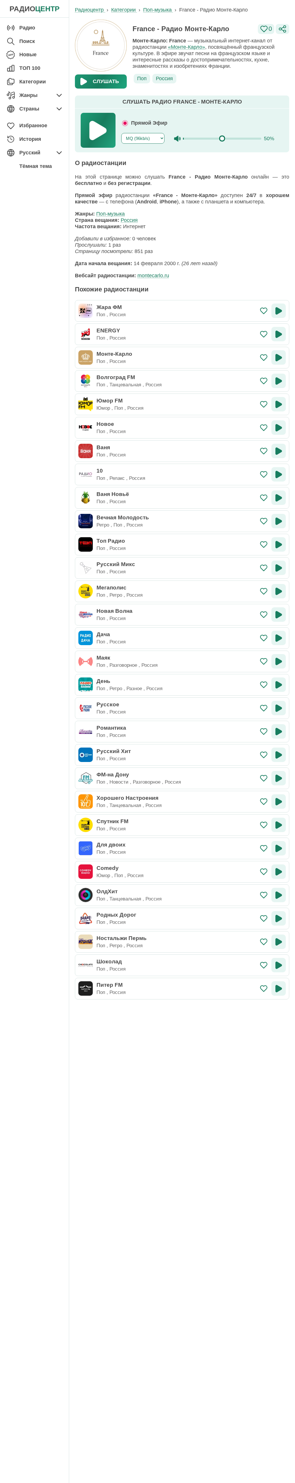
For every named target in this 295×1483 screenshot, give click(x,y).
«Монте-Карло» (186, 47)
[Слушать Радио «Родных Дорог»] (278, 918)
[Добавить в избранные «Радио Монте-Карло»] (263, 357)
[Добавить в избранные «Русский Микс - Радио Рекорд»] (263, 567)
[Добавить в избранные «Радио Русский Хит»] (263, 754)
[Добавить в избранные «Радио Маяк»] (263, 661)
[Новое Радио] (85, 427)
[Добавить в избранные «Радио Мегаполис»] (263, 591)
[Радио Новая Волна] (85, 614)
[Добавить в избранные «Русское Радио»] (263, 708)
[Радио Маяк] (85, 661)
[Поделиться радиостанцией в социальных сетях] (282, 29)
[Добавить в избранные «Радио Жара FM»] (263, 310)
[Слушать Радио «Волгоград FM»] (278, 381)
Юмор (103, 408)
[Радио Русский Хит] (85, 755)
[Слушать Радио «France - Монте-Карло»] (98, 130)
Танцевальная (125, 384)
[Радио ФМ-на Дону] (85, 778)
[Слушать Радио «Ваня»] (278, 451)
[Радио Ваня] (85, 451)
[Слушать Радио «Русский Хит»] (278, 755)
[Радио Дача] (85, 638)
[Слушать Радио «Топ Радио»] (278, 544)
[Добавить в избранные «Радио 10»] (263, 474)
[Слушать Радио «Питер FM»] (278, 988)
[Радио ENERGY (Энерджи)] (85, 334)
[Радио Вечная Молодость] (85, 521)
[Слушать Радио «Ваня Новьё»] (278, 497)
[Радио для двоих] (85, 848)
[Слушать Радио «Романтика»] (278, 731)
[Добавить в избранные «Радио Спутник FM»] (263, 825)
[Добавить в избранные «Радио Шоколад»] (263, 965)
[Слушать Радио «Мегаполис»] (278, 591)
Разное (134, 688)
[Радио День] (85, 684)
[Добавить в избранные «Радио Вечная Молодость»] (263, 521)
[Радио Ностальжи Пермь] (85, 942)
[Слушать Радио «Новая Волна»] (278, 614)
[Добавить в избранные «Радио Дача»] (263, 638)
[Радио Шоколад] (85, 965)
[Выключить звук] (177, 139)
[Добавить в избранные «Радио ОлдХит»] (263, 895)
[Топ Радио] (85, 544)
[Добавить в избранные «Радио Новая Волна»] (263, 614)
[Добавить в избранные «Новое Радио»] (263, 427)
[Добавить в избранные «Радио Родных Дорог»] (263, 918)
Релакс (117, 478)
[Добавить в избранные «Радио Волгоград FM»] (263, 381)
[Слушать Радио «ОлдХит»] (278, 895)
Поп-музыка (110, 214)
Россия (164, 78)
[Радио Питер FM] (85, 988)
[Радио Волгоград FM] (85, 381)
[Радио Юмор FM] (85, 404)
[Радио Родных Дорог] (85, 918)
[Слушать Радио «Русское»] (278, 708)
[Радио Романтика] (85, 731)
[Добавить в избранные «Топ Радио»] (263, 544)
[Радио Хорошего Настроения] (85, 801)
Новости (118, 781)
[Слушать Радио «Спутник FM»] (278, 825)
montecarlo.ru (153, 275)
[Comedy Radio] (85, 871)
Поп (142, 78)
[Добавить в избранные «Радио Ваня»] (263, 451)
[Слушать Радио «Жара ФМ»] (278, 311)
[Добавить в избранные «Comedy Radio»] (263, 871)
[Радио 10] (85, 474)
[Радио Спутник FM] (85, 825)
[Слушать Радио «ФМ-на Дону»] (278, 778)
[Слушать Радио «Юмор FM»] (278, 404)
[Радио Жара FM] (85, 311)
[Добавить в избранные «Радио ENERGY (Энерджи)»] (263, 334)
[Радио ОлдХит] (85, 895)
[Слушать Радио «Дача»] (278, 638)
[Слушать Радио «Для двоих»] (278, 848)
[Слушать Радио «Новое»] (278, 427)
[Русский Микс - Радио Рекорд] (85, 568)
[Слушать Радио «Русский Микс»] (278, 568)
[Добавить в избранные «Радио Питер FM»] (263, 988)
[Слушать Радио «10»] (278, 474)
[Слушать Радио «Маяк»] (278, 661)
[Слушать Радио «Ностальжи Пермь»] (278, 942)
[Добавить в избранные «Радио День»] (263, 684)
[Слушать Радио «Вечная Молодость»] (278, 521)
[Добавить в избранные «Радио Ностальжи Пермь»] (263, 941)
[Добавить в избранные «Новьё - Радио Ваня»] (263, 497)
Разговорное (123, 665)
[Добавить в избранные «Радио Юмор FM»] (263, 404)
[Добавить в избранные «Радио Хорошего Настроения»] (263, 801)
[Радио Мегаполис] (85, 591)
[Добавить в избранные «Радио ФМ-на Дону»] (263, 778)
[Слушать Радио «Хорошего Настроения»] (278, 801)
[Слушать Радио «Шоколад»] (278, 965)
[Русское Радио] (85, 708)
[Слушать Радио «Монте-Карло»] (278, 357)
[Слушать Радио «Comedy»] (278, 871)
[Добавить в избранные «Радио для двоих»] (263, 848)
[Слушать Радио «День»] (278, 684)
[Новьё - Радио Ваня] (85, 497)
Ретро (103, 524)
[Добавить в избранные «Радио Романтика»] (263, 731)
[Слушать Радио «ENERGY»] (278, 334)
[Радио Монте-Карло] (85, 357)
